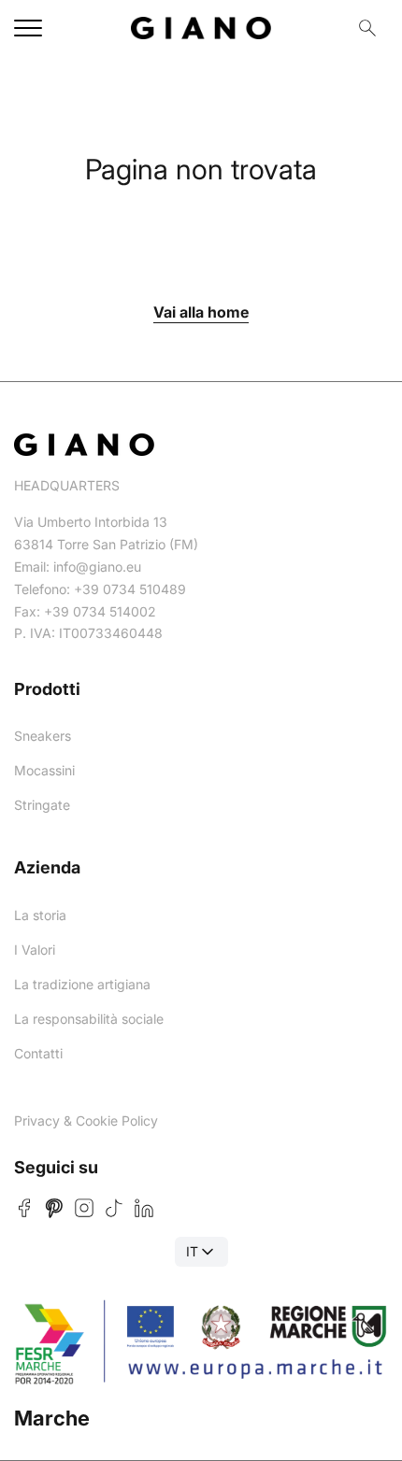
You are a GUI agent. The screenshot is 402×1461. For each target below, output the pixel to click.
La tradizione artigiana (82, 984)
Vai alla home (201, 312)
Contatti (38, 1053)
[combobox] (201, 1251)
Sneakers (42, 736)
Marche (52, 1418)
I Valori (34, 949)
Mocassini (44, 770)
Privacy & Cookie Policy (86, 1120)
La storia (40, 915)
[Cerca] (367, 28)
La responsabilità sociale (89, 1019)
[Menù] (28, 28)
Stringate (42, 805)
